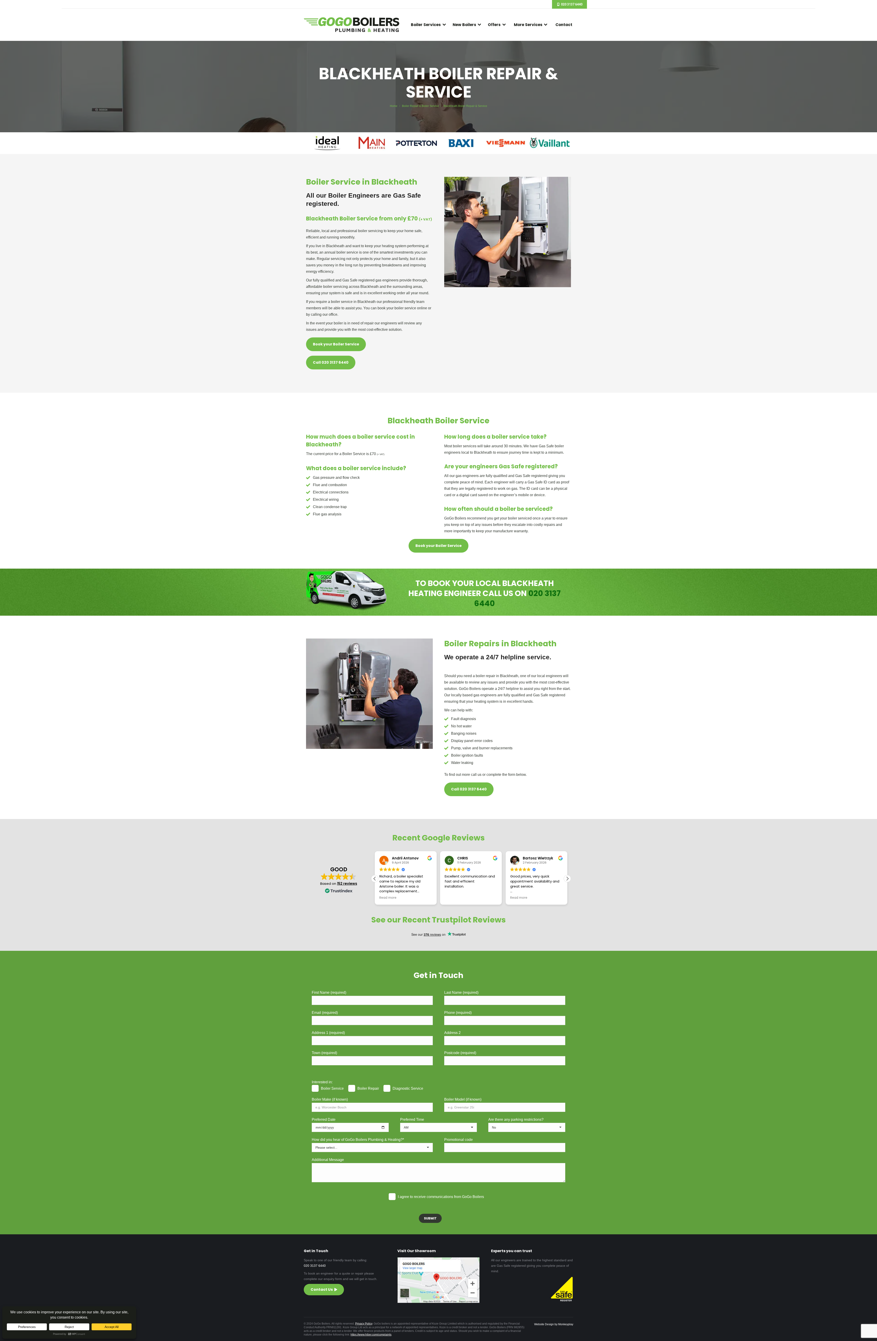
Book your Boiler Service (336, 344)
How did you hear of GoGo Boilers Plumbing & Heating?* (358, 1140)
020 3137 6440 (315, 1265)
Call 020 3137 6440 (331, 362)
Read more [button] (453, 898)
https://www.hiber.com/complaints (371, 1334)
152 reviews (347, 883)
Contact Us (322, 1289)
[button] (567, 878)
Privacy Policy (363, 1323)
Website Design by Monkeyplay (553, 1324)
